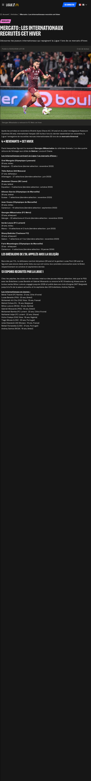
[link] (6, 14)
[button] (3, 5)
